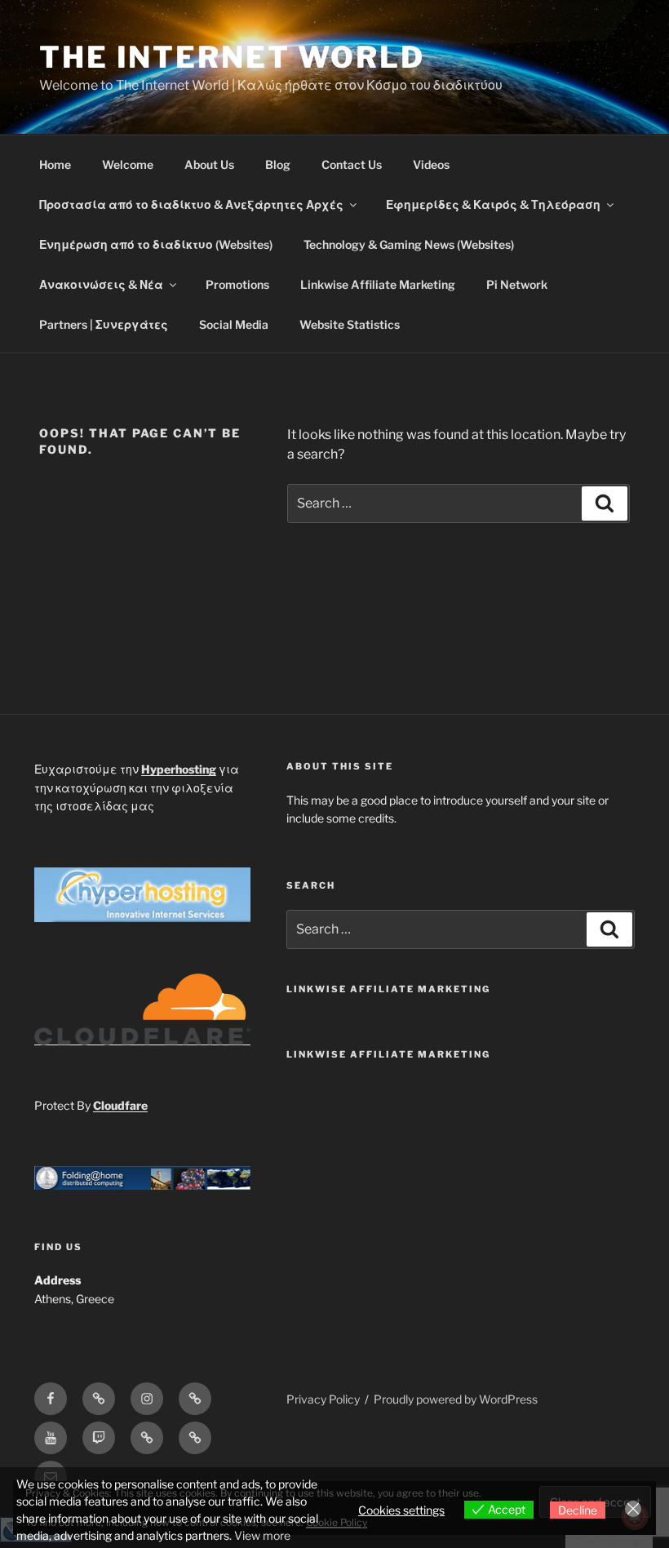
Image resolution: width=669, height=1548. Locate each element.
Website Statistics (349, 324)
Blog (277, 164)
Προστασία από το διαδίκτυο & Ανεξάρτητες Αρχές (191, 204)
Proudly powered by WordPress (456, 1399)
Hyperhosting (178, 769)
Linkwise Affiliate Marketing (377, 284)
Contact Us (351, 164)
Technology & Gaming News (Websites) (408, 244)
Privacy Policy (323, 1399)
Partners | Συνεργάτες (103, 324)
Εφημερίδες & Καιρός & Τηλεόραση (493, 204)
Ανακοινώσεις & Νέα (101, 284)
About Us (209, 164)
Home (55, 164)
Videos (431, 164)
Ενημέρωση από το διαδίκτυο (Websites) (155, 244)
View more (262, 1535)
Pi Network (516, 284)
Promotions (237, 284)
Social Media (233, 324)
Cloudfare (120, 1105)
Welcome (127, 164)
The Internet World (232, 57)
